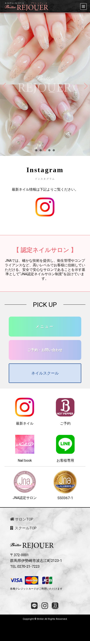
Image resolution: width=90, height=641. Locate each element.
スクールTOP (25, 528)
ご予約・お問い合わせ (45, 350)
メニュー (45, 326)
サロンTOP (23, 519)
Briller (40, 619)
